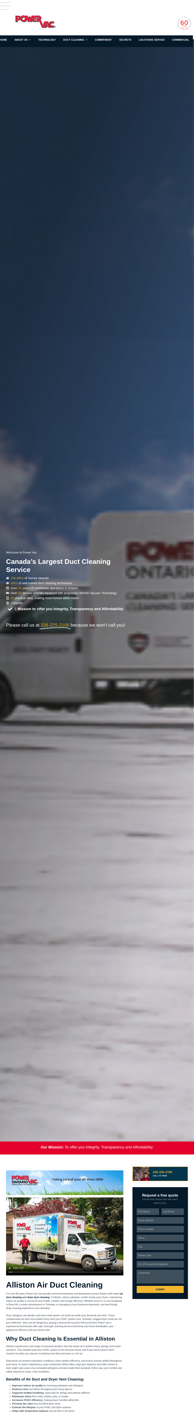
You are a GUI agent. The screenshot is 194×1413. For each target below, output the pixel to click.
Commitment (103, 40)
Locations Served (152, 40)
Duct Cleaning (73, 40)
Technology (47, 40)
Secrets (125, 40)
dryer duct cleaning (38, 1297)
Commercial (180, 40)
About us (21, 40)
